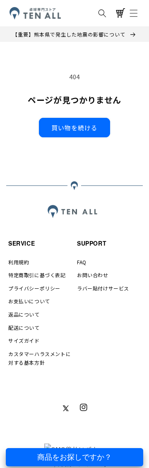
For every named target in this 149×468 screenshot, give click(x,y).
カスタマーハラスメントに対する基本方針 (39, 358)
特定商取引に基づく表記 (37, 274)
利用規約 (18, 262)
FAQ (82, 262)
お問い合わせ (92, 274)
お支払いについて (29, 301)
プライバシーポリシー (34, 288)
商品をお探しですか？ (74, 457)
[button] (102, 13)
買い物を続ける (74, 127)
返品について (24, 314)
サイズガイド (24, 340)
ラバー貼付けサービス (103, 288)
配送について (24, 327)
